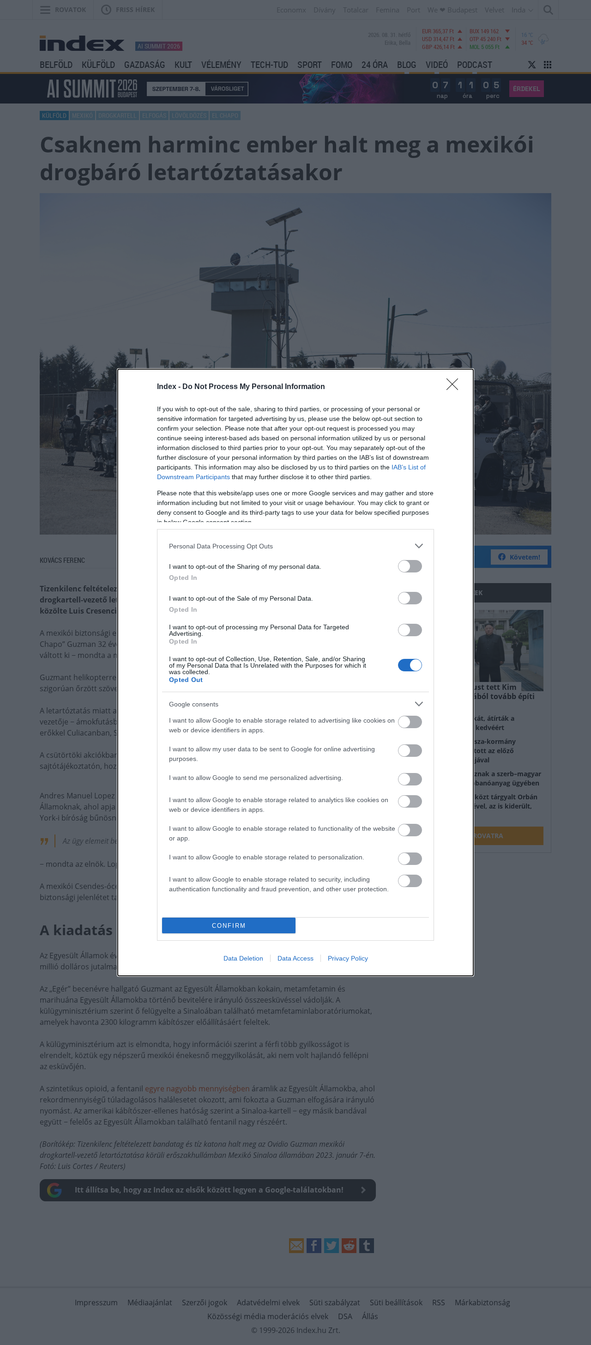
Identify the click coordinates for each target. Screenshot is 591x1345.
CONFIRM (229, 925)
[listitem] (295, 546)
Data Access (295, 958)
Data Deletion (243, 958)
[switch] (410, 566)
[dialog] (295, 672)
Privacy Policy (348, 958)
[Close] (455, 387)
